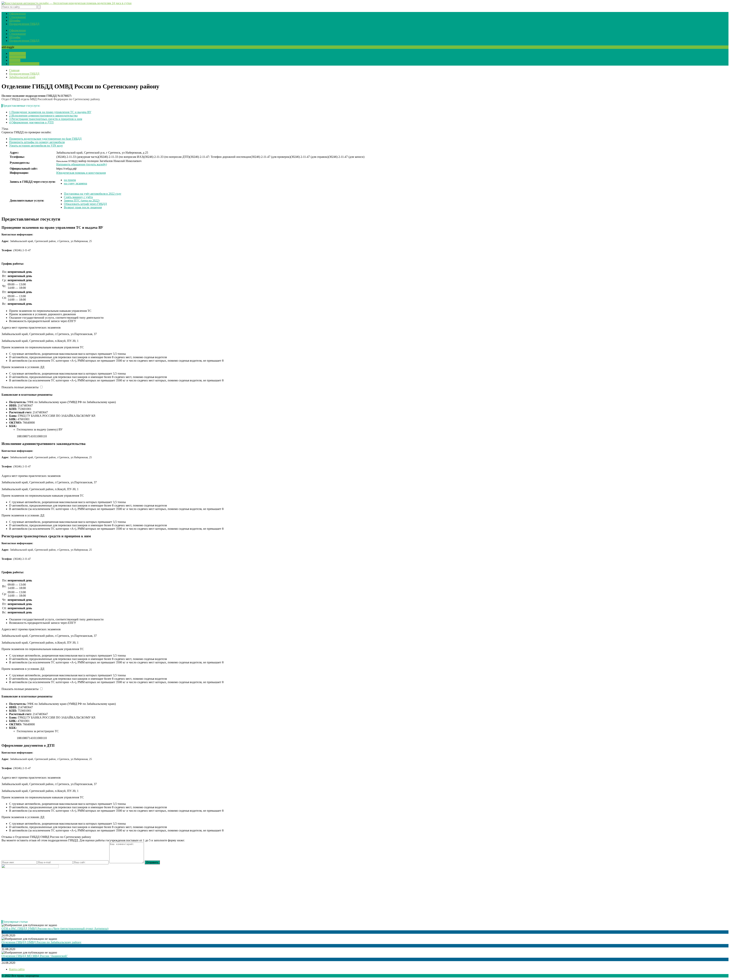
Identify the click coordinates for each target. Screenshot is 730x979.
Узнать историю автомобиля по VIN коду (36, 145)
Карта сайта (17, 969)
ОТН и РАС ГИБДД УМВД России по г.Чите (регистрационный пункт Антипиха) (55, 928)
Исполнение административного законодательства (43, 115)
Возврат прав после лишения (83, 207)
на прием (70, 180)
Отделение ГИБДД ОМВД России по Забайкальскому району (41, 942)
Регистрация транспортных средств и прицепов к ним (45, 119)
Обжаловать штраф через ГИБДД (85, 204)
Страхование (17, 17)
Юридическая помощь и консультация (81, 172)
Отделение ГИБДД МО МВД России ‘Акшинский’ (35, 956)
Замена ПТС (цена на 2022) (81, 200)
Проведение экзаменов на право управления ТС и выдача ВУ (50, 112)
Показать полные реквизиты (20, 387)
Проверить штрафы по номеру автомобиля (37, 142)
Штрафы (14, 20)
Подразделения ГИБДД (24, 23)
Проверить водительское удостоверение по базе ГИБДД (45, 138)
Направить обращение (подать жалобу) (81, 164)
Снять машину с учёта (78, 197)
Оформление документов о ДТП (31, 122)
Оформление (17, 13)
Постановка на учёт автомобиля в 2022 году (92, 193)
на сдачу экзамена (75, 183)
